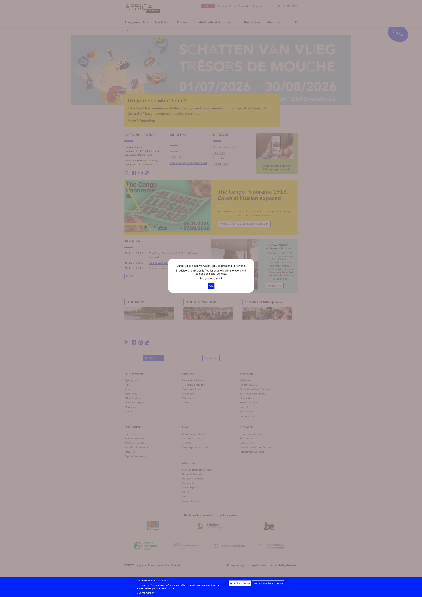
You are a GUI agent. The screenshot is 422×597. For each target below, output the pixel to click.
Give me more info (146, 593)
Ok (211, 285)
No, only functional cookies (268, 583)
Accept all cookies (240, 583)
